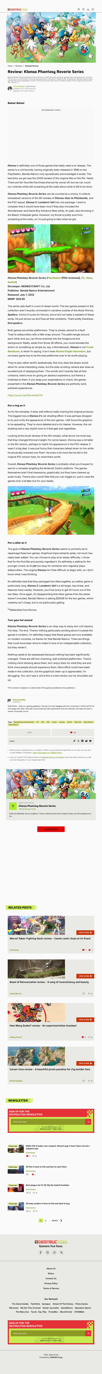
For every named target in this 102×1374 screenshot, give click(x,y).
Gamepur (46, 1304)
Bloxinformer (66, 1312)
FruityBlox (53, 1312)
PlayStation (54, 277)
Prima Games (81, 1304)
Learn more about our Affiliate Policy (47, 753)
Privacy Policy (57, 1128)
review (54, 722)
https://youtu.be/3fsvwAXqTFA (25, 395)
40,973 (55, 1220)
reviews (62, 722)
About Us (51, 1268)
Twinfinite (35, 1304)
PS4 (42, 722)
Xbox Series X (13, 725)
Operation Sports (83, 1308)
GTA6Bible (79, 1312)
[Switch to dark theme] (88, 9)
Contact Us (51, 1278)
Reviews (18, 66)
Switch (12, 282)
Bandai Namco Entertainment (24, 722)
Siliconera (13, 1308)
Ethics (51, 1273)
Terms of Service (45, 1128)
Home (10, 66)
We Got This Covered (30, 1308)
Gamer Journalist (51, 1308)
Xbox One (78, 722)
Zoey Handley (19, 86)
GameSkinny (67, 1308)
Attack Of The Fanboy (63, 1304)
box (90, 277)
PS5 (48, 722)
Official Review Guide (27, 809)
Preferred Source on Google (52, 757)
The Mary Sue (22, 1312)
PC (83, 277)
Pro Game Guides (20, 1304)
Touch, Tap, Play (39, 1312)
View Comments (51, 829)
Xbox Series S (88, 722)
